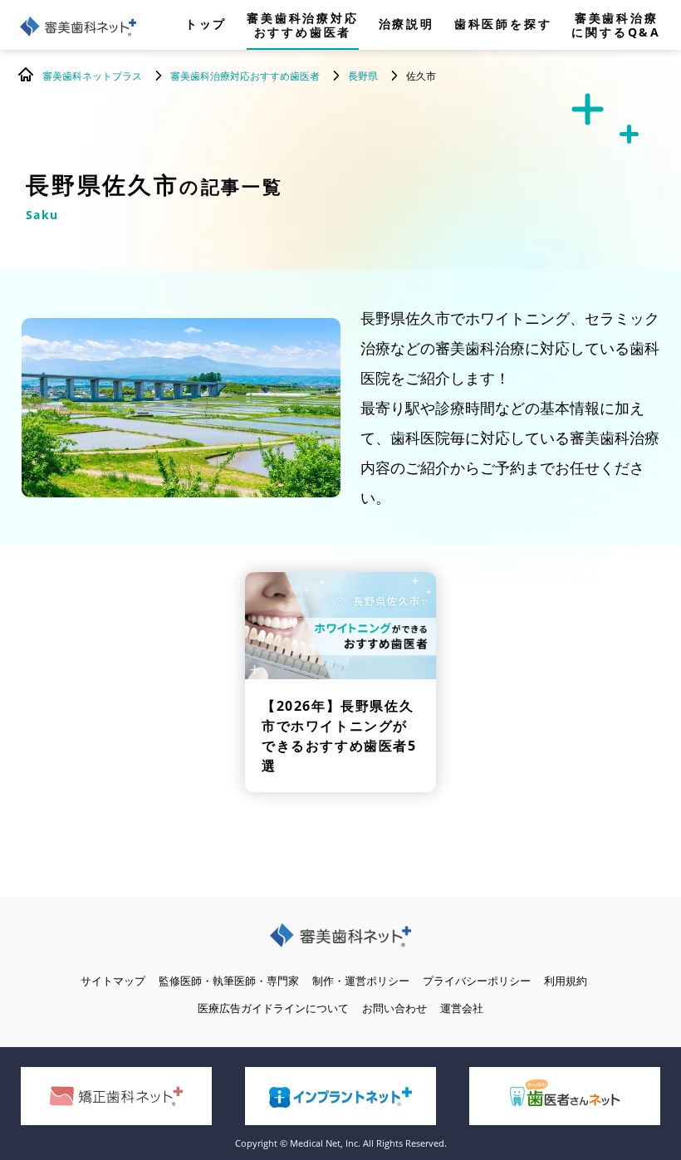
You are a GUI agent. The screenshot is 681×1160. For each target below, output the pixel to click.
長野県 (363, 76)
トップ (206, 25)
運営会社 (461, 1008)
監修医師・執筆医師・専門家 (229, 980)
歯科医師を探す (503, 25)
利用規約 (565, 980)
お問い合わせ (394, 1008)
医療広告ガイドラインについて (273, 1008)
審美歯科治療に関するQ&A (616, 25)
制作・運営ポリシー (360, 980)
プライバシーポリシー (477, 980)
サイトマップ (113, 980)
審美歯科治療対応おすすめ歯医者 (302, 25)
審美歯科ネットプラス (92, 76)
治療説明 (406, 25)
